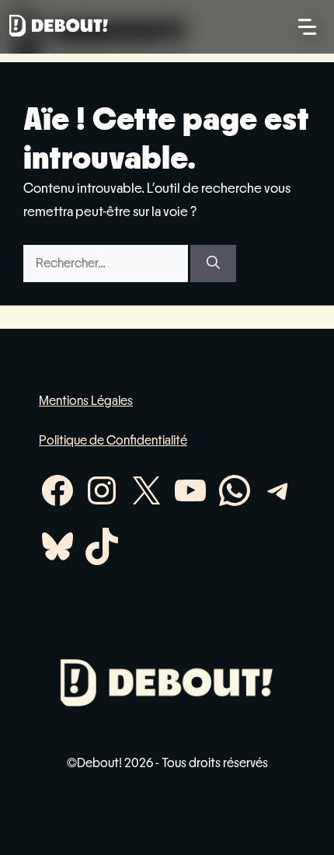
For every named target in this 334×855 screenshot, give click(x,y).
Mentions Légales (86, 400)
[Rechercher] (213, 263)
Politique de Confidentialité (113, 440)
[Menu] (307, 26)
